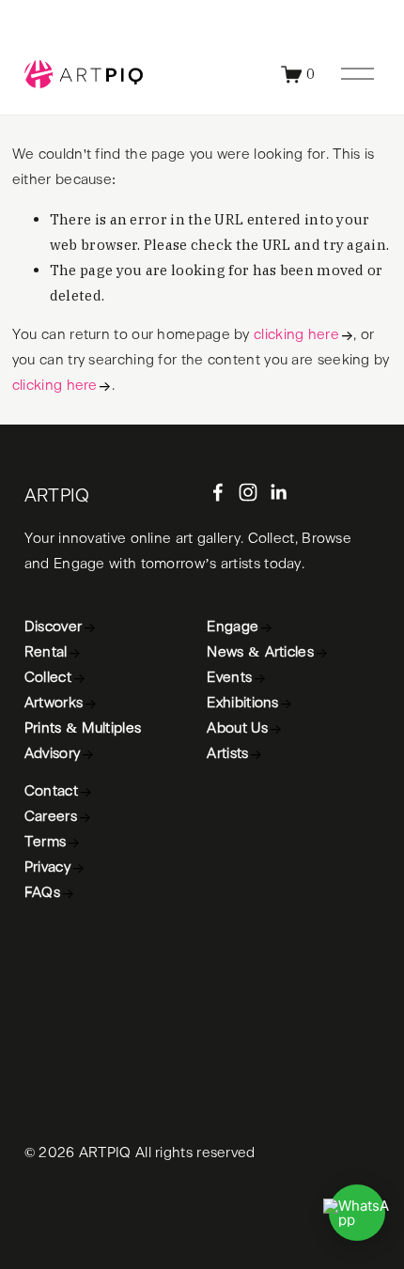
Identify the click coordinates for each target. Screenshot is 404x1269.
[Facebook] (218, 492)
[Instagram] (248, 492)
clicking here (296, 335)
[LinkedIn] (278, 492)
